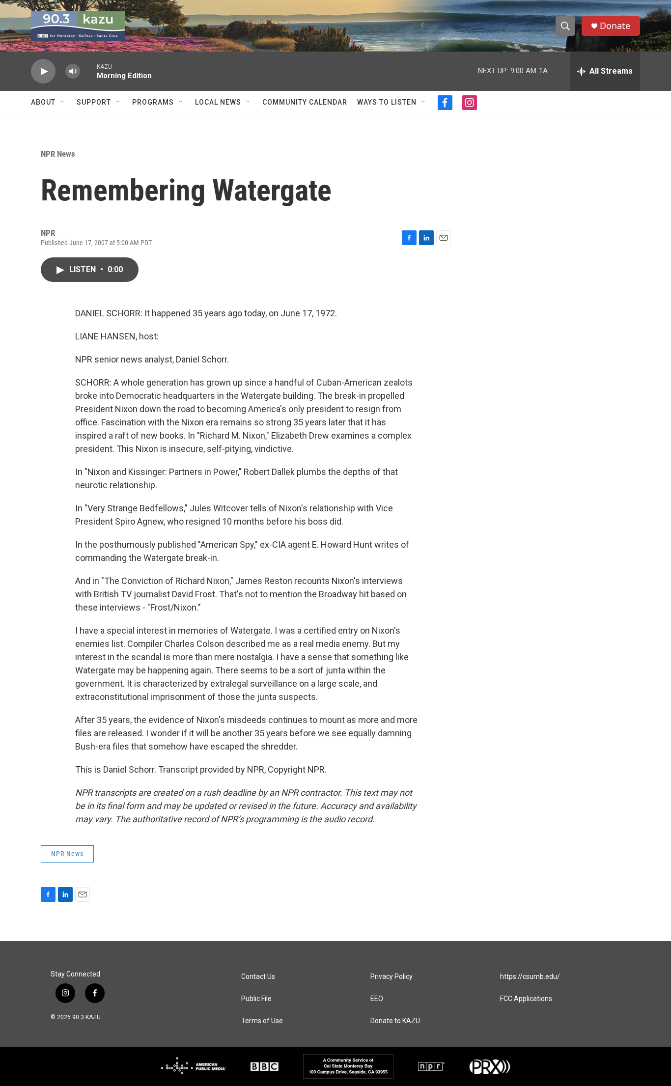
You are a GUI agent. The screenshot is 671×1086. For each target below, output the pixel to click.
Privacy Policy (391, 976)
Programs (153, 102)
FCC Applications (526, 998)
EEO (376, 998)
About (43, 102)
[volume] (72, 71)
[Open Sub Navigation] (63, 102)
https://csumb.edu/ (530, 976)
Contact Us (258, 976)
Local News (218, 102)
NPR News (58, 154)
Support (94, 102)
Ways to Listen (387, 102)
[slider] (88, 71)
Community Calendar (304, 102)
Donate (615, 26)
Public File (256, 998)
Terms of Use (262, 1021)
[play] (43, 71)
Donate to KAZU (395, 1021)
